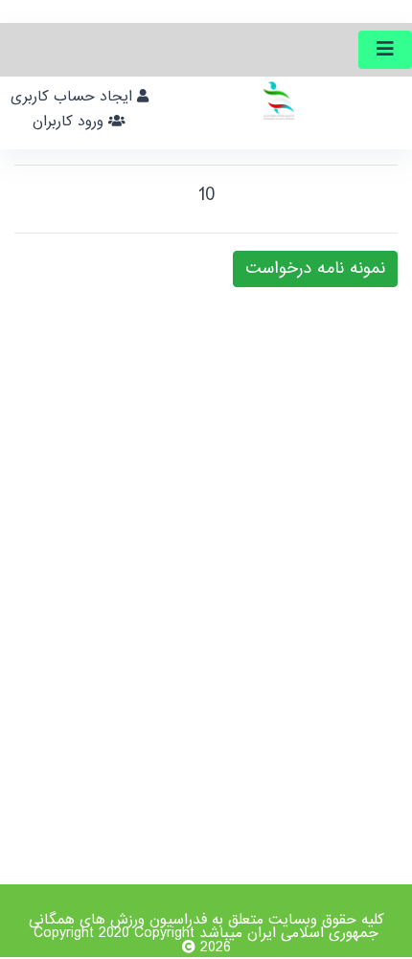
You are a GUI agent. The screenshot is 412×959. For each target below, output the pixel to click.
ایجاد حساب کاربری (74, 96)
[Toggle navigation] (385, 50)
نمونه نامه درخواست (315, 268)
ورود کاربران (70, 121)
